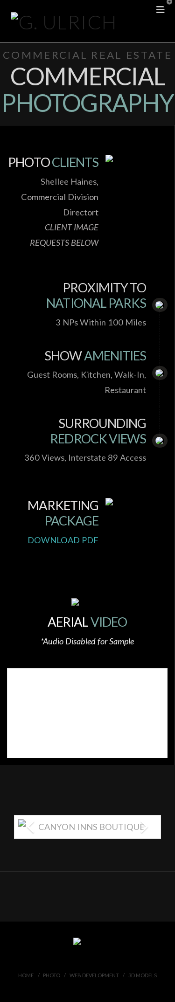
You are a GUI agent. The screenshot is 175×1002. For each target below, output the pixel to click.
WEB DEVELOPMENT (94, 975)
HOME (26, 975)
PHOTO (51, 975)
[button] (166, 9)
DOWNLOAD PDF (63, 540)
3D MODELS (142, 975)
